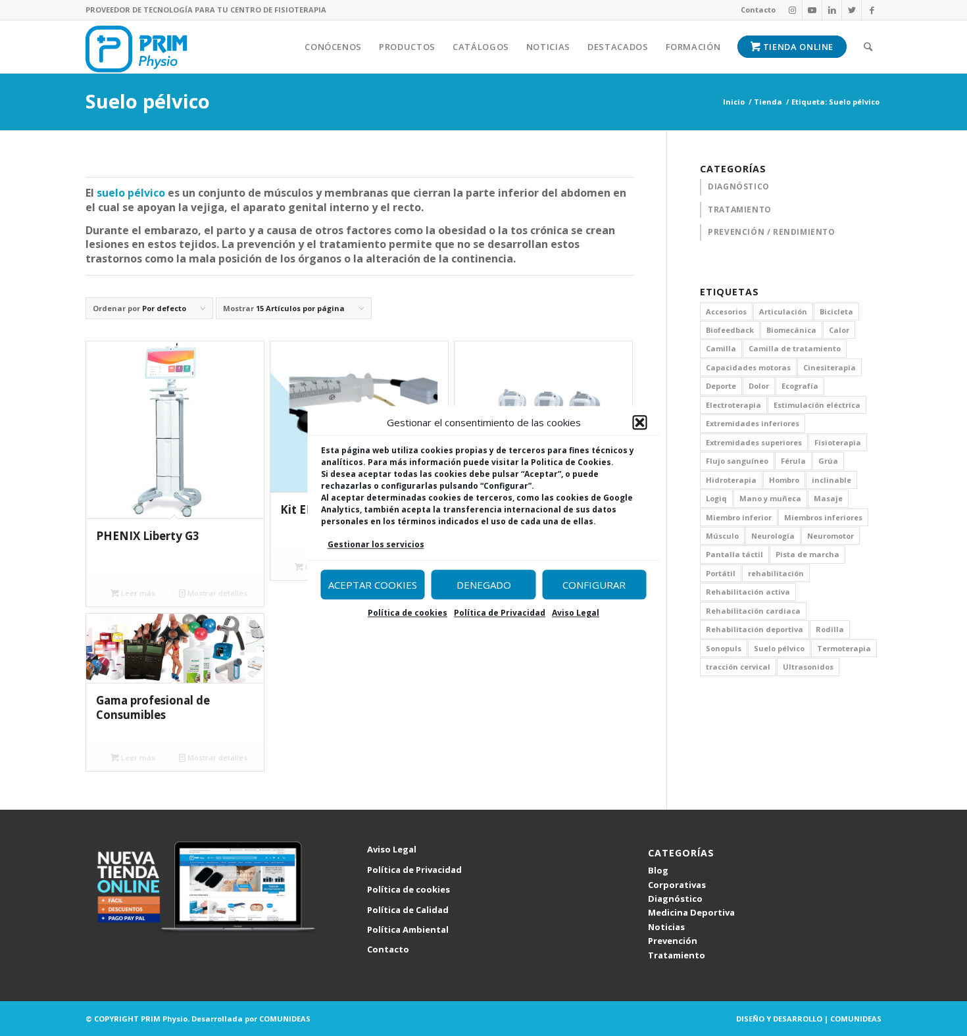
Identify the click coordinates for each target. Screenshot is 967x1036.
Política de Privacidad (499, 613)
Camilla (721, 348)
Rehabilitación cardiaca (753, 611)
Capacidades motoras (748, 367)
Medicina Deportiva (691, 912)
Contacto (758, 9)
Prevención (672, 941)
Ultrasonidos (808, 667)
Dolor (759, 386)
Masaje (828, 498)
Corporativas (677, 885)
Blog (658, 870)
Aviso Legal (575, 613)
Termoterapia (844, 648)
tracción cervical (738, 667)
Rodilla (830, 629)
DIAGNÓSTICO (739, 186)
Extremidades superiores (754, 442)
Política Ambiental (408, 929)
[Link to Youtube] (812, 10)
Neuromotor (830, 536)
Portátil (720, 573)
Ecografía (799, 386)
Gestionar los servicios (376, 544)
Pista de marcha (807, 554)
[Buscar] (868, 46)
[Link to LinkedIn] (831, 10)
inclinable (831, 480)
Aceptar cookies (372, 584)
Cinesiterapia (829, 367)
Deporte (721, 386)
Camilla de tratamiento (795, 348)
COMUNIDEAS (284, 1019)
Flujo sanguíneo (737, 461)
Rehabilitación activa (748, 592)
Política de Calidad (408, 910)
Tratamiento (676, 955)
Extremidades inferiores (752, 423)
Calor (839, 330)
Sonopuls (723, 648)
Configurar (594, 584)
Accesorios (726, 311)
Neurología (773, 536)
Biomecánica (791, 330)
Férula (793, 461)
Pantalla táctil (734, 554)
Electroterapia (733, 405)
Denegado (484, 584)
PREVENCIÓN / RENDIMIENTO (771, 231)
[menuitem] (755, 10)
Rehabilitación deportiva (754, 629)
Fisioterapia (837, 442)
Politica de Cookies (571, 462)
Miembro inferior (739, 517)
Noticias (666, 927)
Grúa (828, 461)
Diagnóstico (675, 898)
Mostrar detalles (216, 593)
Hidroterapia (731, 480)
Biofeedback (730, 330)
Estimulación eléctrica (817, 405)
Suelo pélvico (779, 648)
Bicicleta (836, 311)
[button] (640, 423)
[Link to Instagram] (792, 10)
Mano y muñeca (770, 498)
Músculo (722, 536)
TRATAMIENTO (740, 209)
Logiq (716, 498)
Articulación (783, 311)
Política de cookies (407, 613)
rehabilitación (776, 573)
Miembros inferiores (823, 517)
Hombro (784, 480)
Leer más (137, 593)
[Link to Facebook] (871, 10)
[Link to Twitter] (851, 10)
